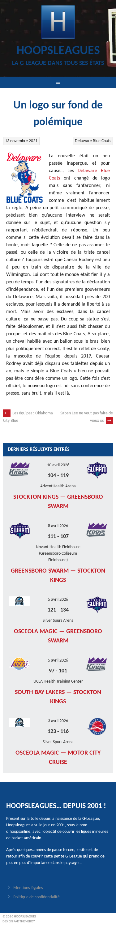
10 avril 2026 (58, 465)
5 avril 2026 (58, 599)
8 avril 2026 (58, 526)
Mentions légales (28, 888)
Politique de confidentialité (36, 897)
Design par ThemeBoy (18, 921)
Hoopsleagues (58, 51)
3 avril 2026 (58, 721)
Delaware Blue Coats (93, 141)
